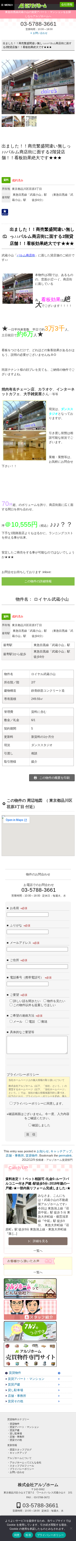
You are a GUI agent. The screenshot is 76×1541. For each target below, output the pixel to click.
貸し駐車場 (15, 1390)
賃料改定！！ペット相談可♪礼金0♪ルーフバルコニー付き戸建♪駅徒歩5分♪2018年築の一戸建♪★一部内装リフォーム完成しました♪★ (37, 1183)
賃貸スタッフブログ (21, 1449)
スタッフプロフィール (22, 1465)
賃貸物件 (32, 1155)
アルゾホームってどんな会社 (25, 1462)
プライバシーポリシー (22, 1469)
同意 (17, 1535)
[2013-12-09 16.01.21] (7, 121)
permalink (65, 1155)
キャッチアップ (61, 1151)
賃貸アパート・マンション (26, 1378)
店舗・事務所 (15, 1155)
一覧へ (38, 1250)
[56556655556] (31, 121)
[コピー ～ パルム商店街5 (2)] (19, 121)
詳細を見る (40, 1241)
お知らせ (43, 1151)
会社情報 (67, 4)
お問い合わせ (40, 33)
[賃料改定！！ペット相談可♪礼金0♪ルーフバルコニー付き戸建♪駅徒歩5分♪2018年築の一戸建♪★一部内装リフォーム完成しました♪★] (21, 1209)
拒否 (28, 1535)
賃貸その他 (15, 1401)
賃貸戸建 (14, 1384)
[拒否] (71, 1528)
